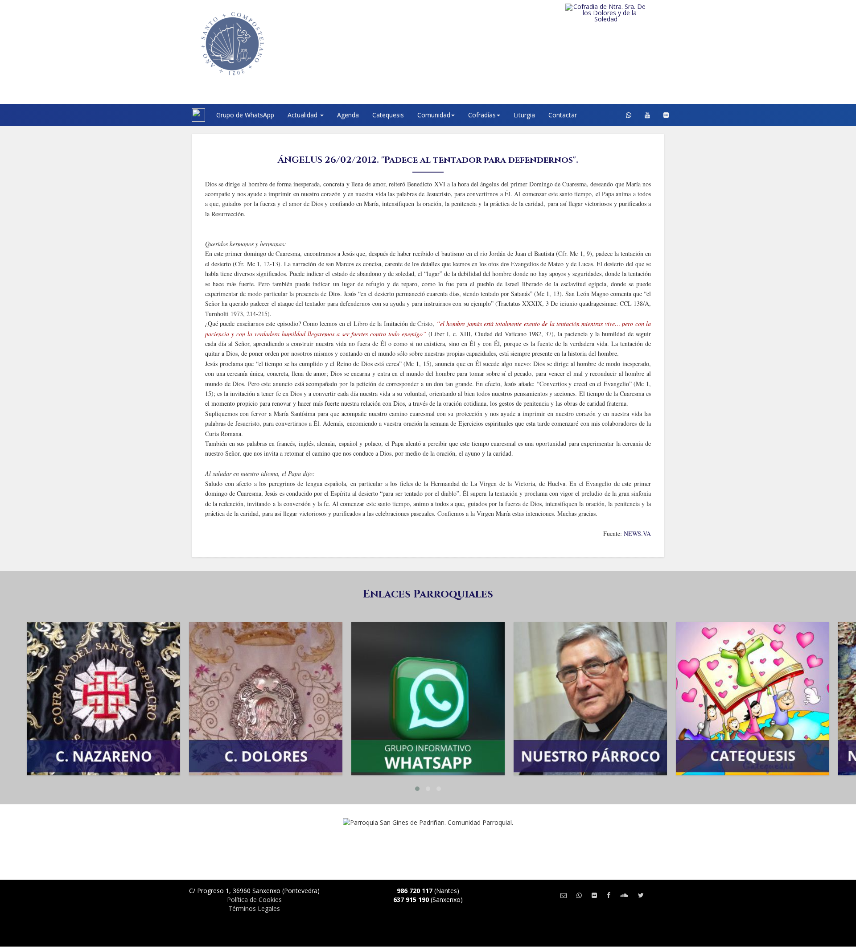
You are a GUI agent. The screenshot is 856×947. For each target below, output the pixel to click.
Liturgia (524, 115)
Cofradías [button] (482, 115)
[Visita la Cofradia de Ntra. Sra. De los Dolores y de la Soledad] (624, 13)
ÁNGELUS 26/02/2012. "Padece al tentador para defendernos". (428, 160)
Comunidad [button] (433, 115)
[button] (417, 788)
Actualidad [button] (303, 115)
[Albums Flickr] (666, 115)
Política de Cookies (254, 899)
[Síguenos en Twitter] (641, 895)
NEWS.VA (637, 533)
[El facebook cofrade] (608, 895)
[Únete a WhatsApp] (579, 895)
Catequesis (388, 115)
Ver (103, 664)
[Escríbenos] (563, 895)
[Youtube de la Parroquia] (647, 115)
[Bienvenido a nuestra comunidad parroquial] (180, 115)
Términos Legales (254, 908)
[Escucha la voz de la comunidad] (624, 895)
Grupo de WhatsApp (245, 115)
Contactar (562, 115)
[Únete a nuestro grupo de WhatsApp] (628, 115)
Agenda (348, 115)
